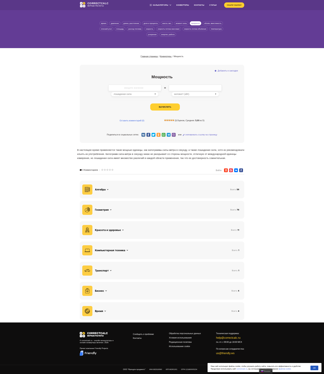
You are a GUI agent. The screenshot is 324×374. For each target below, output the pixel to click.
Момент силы (181, 23)
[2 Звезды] (167, 120)
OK (314, 368)
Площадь (120, 29)
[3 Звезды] (169, 120)
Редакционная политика (180, 342)
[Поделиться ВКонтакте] (143, 135)
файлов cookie (285, 369)
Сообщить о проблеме (143, 334)
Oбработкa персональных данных (185, 333)
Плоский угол (106, 29)
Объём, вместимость (212, 23)
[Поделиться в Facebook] (148, 135)
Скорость (149, 29)
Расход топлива (134, 29)
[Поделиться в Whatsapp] (163, 135)
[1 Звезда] (165, 120)
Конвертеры (182, 5)
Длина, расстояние (131, 23)
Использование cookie (179, 346)
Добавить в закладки (227, 71)
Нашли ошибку (234, 5)
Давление (115, 23)
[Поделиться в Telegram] (168, 135)
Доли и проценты (151, 23)
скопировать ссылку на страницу (201, 135)
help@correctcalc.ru (228, 337)
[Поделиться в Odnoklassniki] (158, 135)
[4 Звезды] (171, 120)
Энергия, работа (168, 34)
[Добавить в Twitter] (153, 135)
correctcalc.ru (242, 369)
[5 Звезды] (173, 120)
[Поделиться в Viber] (174, 135)
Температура (216, 29)
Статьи (213, 5)
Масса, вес (166, 23)
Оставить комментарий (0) (132, 121)
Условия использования (180, 338)
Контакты (199, 5)
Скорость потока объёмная (195, 29)
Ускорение (152, 34)
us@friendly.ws (225, 353)
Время (103, 23)
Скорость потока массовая (168, 29)
